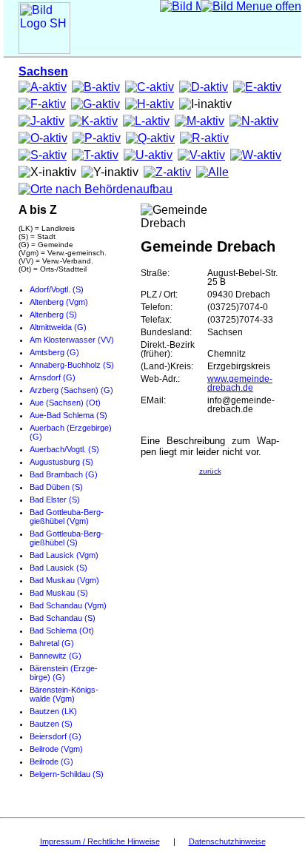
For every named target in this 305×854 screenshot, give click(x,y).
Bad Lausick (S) (58, 567)
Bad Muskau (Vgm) (64, 580)
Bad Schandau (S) (62, 617)
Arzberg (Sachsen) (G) (71, 390)
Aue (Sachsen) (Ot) (65, 402)
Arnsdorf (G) (53, 377)
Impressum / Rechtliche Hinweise (100, 841)
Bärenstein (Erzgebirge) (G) (64, 673)
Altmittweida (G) (58, 327)
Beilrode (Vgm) (56, 748)
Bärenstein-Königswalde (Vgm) (64, 694)
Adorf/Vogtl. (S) (57, 289)
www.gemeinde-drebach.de (239, 383)
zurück (210, 471)
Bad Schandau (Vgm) (68, 605)
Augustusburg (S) (61, 461)
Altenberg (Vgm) (59, 301)
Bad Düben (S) (56, 487)
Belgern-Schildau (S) (67, 774)
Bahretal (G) (52, 643)
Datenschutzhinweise (227, 841)
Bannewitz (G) (55, 655)
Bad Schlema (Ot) (62, 630)
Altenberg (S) (53, 314)
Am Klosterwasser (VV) (72, 339)
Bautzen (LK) (53, 711)
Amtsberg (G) (54, 352)
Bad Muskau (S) (59, 592)
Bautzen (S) (51, 723)
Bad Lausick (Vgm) (64, 555)
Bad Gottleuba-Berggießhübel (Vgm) (67, 516)
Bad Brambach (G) (64, 474)
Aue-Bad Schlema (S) (68, 415)
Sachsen (43, 71)
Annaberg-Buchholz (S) (72, 364)
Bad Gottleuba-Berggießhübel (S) (67, 538)
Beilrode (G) (51, 761)
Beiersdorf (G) (55, 736)
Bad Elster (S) (55, 499)
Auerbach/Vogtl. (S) (64, 449)
